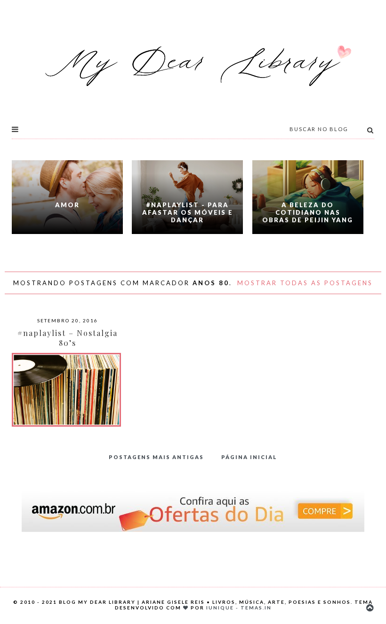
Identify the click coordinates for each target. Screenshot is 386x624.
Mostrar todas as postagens (305, 283)
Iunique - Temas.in (239, 607)
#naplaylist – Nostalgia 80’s (67, 338)
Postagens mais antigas (156, 457)
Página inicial (249, 457)
